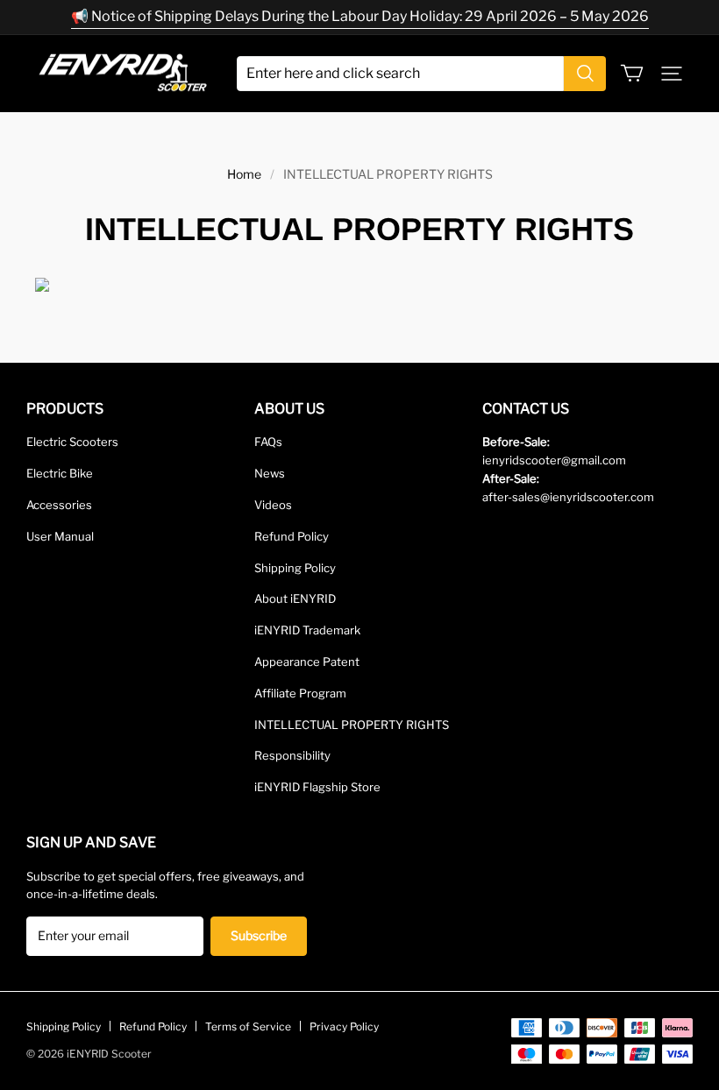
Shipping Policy (295, 568)
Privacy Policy (344, 1026)
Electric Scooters (72, 442)
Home (244, 173)
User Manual (60, 536)
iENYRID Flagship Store (317, 787)
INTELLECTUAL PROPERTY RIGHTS (351, 725)
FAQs (268, 442)
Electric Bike (59, 473)
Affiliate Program (300, 693)
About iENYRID (295, 598)
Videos (273, 505)
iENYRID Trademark (307, 630)
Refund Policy (291, 536)
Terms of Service (248, 1026)
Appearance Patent (307, 662)
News (269, 473)
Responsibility (292, 755)
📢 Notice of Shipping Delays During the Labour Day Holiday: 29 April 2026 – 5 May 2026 (360, 16)
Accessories (59, 505)
